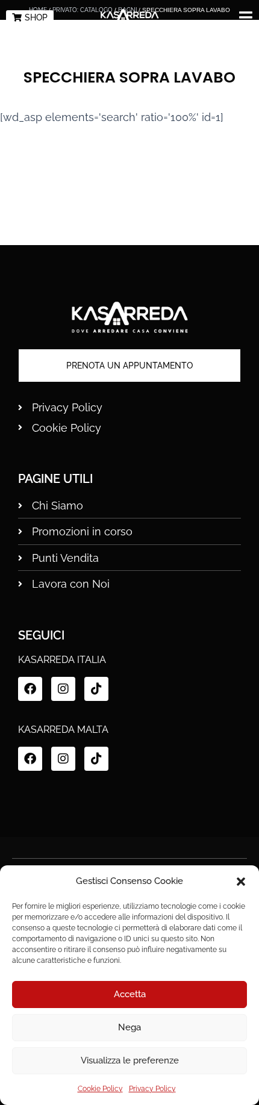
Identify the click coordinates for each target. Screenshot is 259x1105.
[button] (241, 882)
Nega (129, 1027)
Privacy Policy (152, 1089)
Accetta (130, 994)
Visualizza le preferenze (130, 1060)
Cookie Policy (100, 1089)
